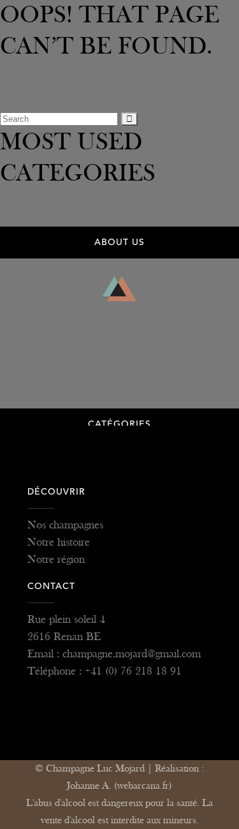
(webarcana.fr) (143, 786)
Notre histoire (58, 542)
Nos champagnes (65, 525)
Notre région (56, 559)
